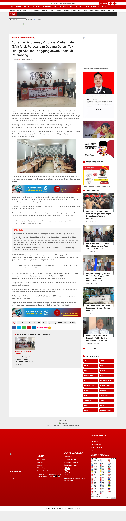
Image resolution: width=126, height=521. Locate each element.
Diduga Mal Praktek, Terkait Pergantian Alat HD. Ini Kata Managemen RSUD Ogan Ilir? (97, 338)
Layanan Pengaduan (70, 459)
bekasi (102, 405)
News (44, 323)
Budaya (103, 10)
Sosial (97, 10)
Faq (92, 450)
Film (101, 375)
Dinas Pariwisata (89, 375)
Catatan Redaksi (96, 444)
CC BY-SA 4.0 (49, 476)
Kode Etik (73, 7)
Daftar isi (103, 3)
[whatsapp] (24, 327)
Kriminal (58, 10)
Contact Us (94, 442)
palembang (52, 323)
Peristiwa (66, 10)
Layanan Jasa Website (71, 462)
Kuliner (91, 10)
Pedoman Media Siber (98, 7)
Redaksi (65, 7)
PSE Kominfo (68, 475)
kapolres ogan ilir (105, 410)
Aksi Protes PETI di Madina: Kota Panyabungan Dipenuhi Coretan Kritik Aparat (98, 308)
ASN (85, 360)
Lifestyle (87, 390)
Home (12, 7)
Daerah (26, 7)
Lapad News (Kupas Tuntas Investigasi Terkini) (68, 508)
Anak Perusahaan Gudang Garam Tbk (29, 323)
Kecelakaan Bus (89, 385)
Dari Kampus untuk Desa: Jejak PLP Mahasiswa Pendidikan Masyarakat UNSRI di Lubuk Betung (77, 13)
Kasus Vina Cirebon (106, 380)
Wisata (85, 10)
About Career (41, 459)
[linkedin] (34, 327)
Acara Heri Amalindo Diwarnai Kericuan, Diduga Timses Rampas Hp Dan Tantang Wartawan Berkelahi (98, 214)
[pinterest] (29, 327)
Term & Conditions (96, 447)
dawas (86, 410)
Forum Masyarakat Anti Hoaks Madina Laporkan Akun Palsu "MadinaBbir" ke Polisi (97, 246)
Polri (108, 10)
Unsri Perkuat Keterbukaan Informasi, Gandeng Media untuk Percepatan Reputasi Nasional (45, 234)
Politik (52, 10)
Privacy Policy (84, 7)
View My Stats (14, 479)
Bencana (73, 10)
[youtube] (17, 4)
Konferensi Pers (105, 385)
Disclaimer (57, 7)
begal (86, 405)
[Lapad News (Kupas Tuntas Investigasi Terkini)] (63, 3)
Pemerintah (44, 10)
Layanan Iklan (68, 456)
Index (30, 10)
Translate (38, 19)
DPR (85, 370)
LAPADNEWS (41, 474)
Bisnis (79, 10)
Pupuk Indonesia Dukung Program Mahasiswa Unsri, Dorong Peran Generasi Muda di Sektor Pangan (32, 13)
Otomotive (36, 7)
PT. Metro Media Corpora (53, 474)
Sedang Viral (104, 395)
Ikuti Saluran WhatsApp (71, 465)
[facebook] (9, 4)
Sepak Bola (87, 400)
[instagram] (12, 4)
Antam (102, 360)
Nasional (36, 10)
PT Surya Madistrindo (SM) (26, 38)
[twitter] (14, 4)
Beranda (12, 10)
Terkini (102, 400)
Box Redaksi (95, 439)
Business (19, 7)
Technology (46, 7)
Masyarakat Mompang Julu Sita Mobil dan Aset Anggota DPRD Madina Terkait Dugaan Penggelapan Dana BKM (98, 277)
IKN (85, 380)
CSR (101, 365)
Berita (19, 10)
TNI (113, 10)
